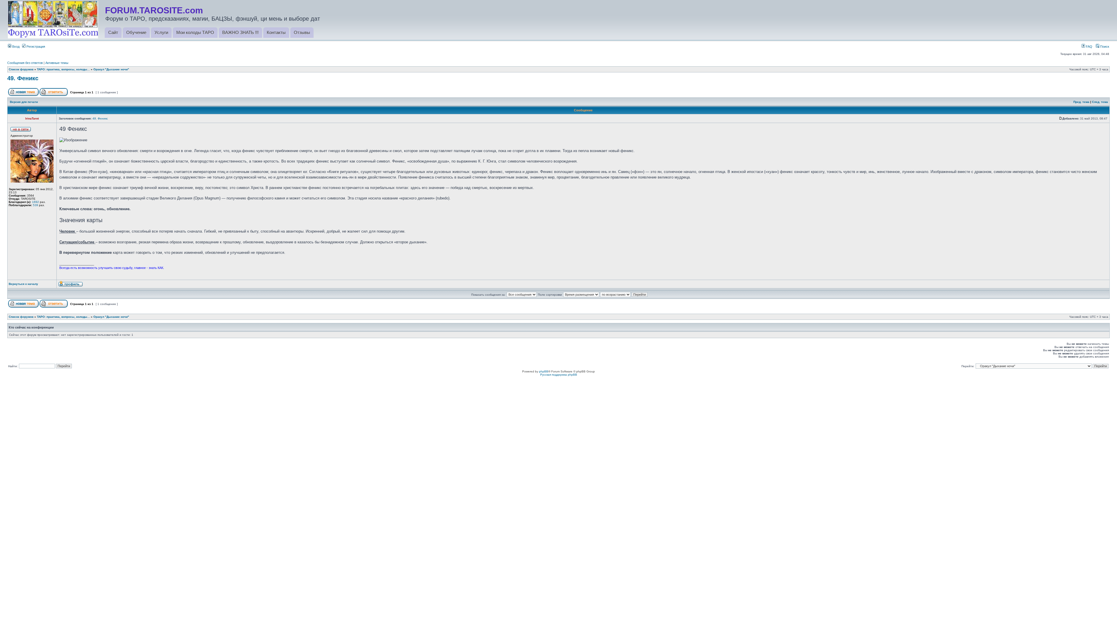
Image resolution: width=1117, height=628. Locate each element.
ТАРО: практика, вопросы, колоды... (63, 69)
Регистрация (35, 46)
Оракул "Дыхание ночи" (111, 69)
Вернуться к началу (23, 284)
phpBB (543, 371)
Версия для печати (24, 102)
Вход (15, 46)
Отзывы (302, 32)
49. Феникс (22, 78)
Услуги (161, 32)
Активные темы (56, 63)
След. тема (1100, 102)
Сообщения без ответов (25, 63)
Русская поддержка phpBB (558, 374)
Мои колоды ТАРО (195, 32)
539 (35, 205)
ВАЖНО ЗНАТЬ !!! (240, 32)
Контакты (276, 32)
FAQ (1088, 46)
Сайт (113, 32)
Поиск (1104, 46)
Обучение (136, 32)
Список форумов (21, 69)
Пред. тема (1081, 102)
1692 (35, 202)
